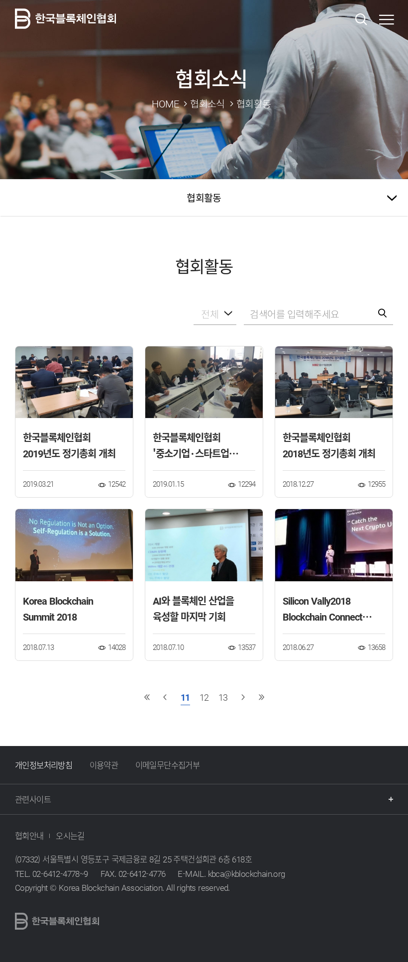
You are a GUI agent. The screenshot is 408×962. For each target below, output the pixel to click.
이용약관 (104, 765)
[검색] (361, 19)
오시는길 (70, 836)
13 (222, 697)
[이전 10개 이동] (146, 697)
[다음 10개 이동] (261, 697)
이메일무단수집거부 (167, 765)
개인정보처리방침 (43, 765)
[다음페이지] (242, 697)
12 (204, 697)
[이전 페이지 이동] (165, 697)
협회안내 (29, 836)
